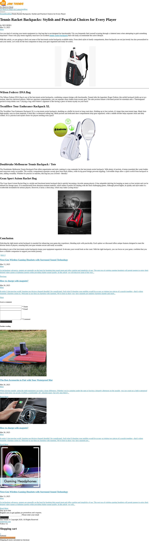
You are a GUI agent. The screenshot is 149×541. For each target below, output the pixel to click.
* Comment (26, 319)
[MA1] (3, 255)
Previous (3, 276)
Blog (25, 9)
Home (2, 14)
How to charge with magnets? (14, 281)
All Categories (18, 9)
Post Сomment (6, 321)
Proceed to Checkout (7, 538)
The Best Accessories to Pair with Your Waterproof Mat (26, 380)
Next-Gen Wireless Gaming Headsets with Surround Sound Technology (34, 260)
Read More (4, 397)
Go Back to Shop (6, 7)
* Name (25, 307)
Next (2, 297)
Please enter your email (30, 515)
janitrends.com (5, 522)
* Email (25, 309)
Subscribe (4, 517)
